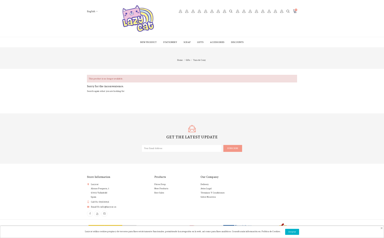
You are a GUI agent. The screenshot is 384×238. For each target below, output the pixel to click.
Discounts (237, 42)
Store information (98, 176)
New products (161, 188)
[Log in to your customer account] (282, 11)
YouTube (97, 214)
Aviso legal (206, 188)
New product (148, 42)
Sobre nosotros (208, 197)
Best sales (159, 192)
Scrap (187, 42)
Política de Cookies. (271, 231)
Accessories (217, 42)
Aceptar (292, 232)
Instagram (104, 214)
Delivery (205, 184)
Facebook (90, 214)
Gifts (200, 42)
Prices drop (160, 184)
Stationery (170, 42)
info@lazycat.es (108, 207)
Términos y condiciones (213, 192)
